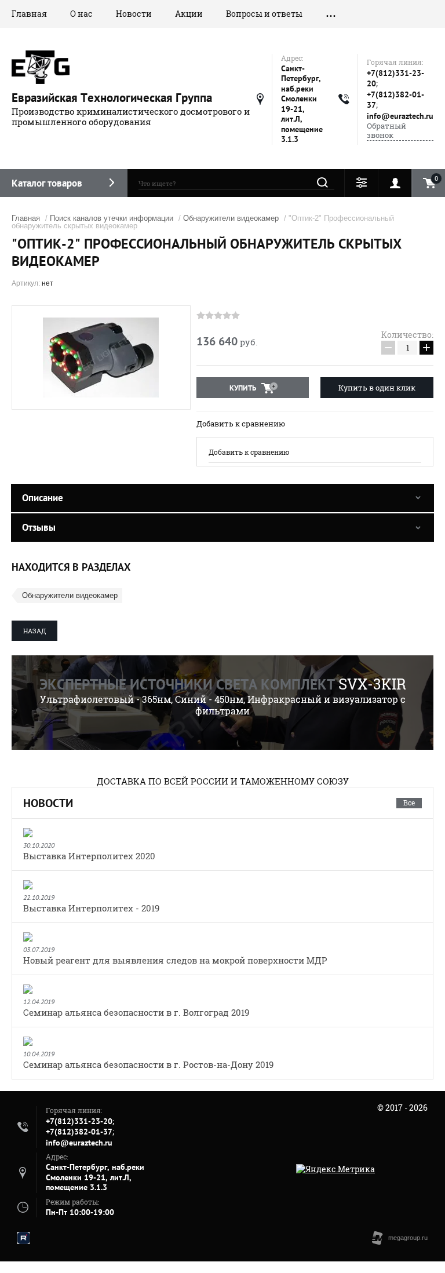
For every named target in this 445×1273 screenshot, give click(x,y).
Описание (42, 497)
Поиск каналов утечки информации (111, 218)
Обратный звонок (386, 130)
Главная (29, 13)
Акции (189, 13)
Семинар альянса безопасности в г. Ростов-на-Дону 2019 (148, 1064)
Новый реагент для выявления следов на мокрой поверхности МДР (175, 960)
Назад (34, 630)
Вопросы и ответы (264, 13)
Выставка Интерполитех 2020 (89, 856)
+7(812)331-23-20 (79, 1121)
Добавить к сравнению (240, 423)
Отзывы (39, 527)
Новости (134, 13)
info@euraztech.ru (400, 116)
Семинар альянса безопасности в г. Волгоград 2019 (136, 1012)
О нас (81, 13)
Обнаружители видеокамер (231, 218)
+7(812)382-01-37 (79, 1131)
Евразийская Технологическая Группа (112, 97)
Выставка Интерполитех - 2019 (91, 908)
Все (409, 802)
